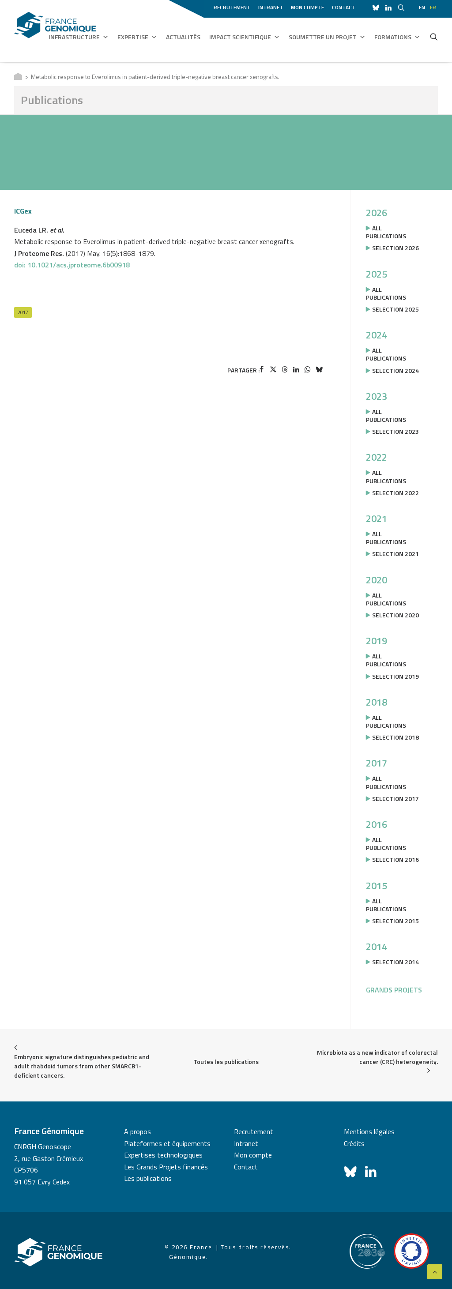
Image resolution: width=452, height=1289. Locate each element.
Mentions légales (369, 1131)
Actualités (183, 36)
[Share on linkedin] (296, 369)
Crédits (354, 1143)
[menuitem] (233, 6)
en (422, 7)
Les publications (148, 1178)
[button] (434, 36)
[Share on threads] (284, 369)
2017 (23, 312)
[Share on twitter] (273, 369)
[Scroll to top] (434, 1271)
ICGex (23, 211)
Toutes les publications (226, 1061)
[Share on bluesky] (319, 369)
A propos (137, 1131)
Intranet (270, 7)
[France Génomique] (55, 30)
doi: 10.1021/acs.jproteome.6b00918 (72, 264)
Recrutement (232, 7)
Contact (343, 7)
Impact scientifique (240, 36)
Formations (392, 36)
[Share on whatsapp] (307, 369)
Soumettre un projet (323, 36)
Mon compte (307, 7)
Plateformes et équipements (167, 1143)
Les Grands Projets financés (166, 1166)
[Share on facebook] (261, 369)
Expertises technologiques (163, 1155)
